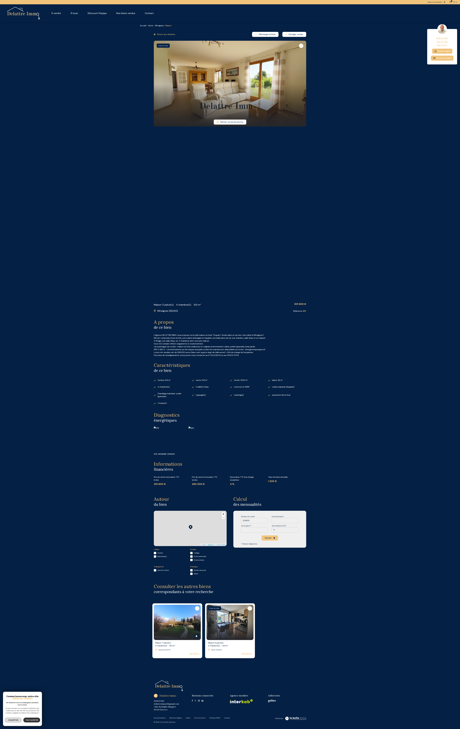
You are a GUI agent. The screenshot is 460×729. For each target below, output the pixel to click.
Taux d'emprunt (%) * (279, 526)
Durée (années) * (278, 517)
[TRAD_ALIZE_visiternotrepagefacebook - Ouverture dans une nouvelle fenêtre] (192, 700)
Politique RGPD (214, 718)
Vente (150, 25)
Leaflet (203, 545)
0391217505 (159, 701)
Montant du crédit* (248, 517)
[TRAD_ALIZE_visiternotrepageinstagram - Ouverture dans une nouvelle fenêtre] (199, 701)
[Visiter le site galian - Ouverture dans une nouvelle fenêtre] (272, 700)
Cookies (227, 718)
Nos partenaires (160, 718)
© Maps (210, 545)
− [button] (223, 517)
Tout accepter (31, 720)
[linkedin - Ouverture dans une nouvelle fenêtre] (202, 701)
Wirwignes (159, 25)
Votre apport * (246, 526)
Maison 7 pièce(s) (165, 644)
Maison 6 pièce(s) (218, 644)
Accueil (143, 25)
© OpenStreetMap (220, 545)
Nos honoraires (200, 718)
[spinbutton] (285, 530)
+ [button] (223, 514)
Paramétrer (13, 720)
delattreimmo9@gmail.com (166, 704)
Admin (188, 718)
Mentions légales (175, 718)
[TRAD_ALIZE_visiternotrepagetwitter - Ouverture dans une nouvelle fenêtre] (195, 701)
